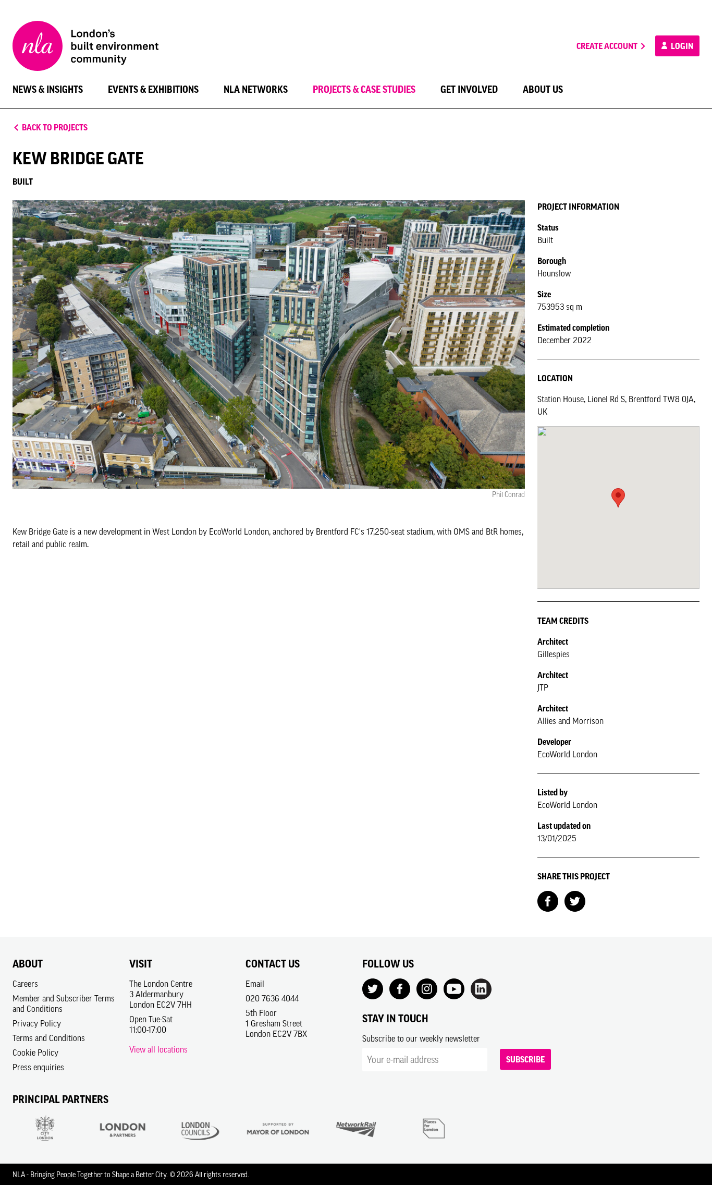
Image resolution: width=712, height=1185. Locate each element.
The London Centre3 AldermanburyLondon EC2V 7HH (160, 994)
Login (681, 46)
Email (254, 983)
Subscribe (525, 1059)
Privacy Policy (37, 1023)
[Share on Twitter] (574, 900)
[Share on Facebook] (547, 900)
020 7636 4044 (272, 998)
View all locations (158, 1049)
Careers (25, 983)
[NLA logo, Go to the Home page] (85, 46)
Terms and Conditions (49, 1038)
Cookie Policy (35, 1052)
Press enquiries (38, 1067)
